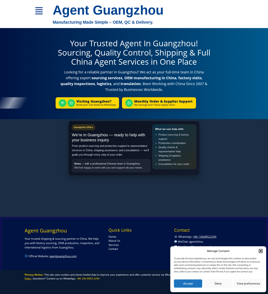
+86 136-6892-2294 (88, 278)
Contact (113, 249)
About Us (114, 240)
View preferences (248, 283)
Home (112, 236)
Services (113, 245)
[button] (261, 251)
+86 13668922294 (204, 236)
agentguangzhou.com (63, 256)
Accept (188, 283)
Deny (218, 283)
